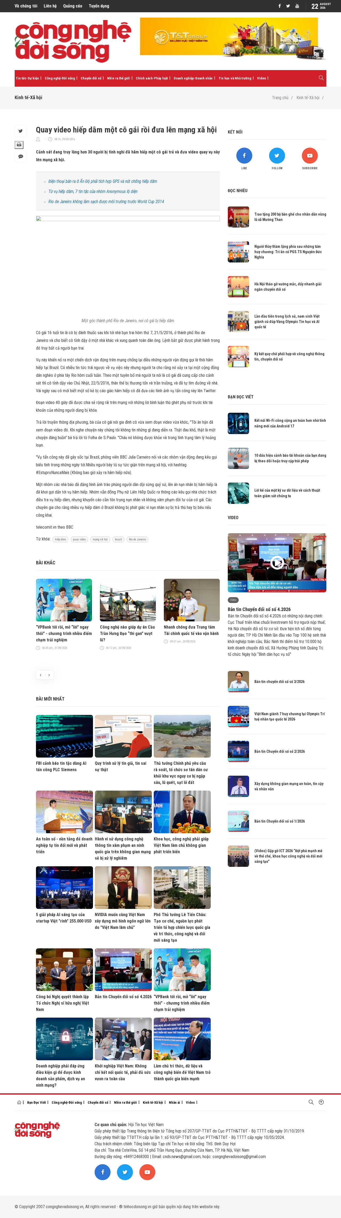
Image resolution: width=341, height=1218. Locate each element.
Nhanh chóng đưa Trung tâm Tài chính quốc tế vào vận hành (191, 630)
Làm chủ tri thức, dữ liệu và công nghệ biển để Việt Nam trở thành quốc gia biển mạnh (182, 1072)
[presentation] (40, 675)
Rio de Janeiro (137, 539)
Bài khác (45, 562)
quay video (79, 539)
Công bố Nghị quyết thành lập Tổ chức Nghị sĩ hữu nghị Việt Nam (62, 1003)
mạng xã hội (100, 539)
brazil (118, 539)
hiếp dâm (60, 539)
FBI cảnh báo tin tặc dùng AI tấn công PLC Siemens (61, 766)
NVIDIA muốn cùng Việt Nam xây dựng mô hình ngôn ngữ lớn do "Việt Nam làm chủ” (123, 921)
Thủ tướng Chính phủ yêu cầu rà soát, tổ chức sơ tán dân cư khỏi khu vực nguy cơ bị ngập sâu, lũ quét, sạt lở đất (181, 773)
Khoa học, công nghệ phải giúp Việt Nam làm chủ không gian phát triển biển (181, 845)
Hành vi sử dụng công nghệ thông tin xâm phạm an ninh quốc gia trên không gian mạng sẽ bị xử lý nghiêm (123, 848)
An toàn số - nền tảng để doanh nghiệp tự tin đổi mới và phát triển (64, 845)
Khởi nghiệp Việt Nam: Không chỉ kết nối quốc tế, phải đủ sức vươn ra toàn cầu (123, 1072)
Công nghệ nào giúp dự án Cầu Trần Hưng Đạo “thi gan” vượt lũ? (127, 633)
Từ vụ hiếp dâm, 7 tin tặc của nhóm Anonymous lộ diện (92, 191)
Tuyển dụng (99, 6)
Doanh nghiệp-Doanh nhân (193, 78)
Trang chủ (280, 97)
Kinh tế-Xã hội (308, 97)
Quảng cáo (72, 6)
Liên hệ (50, 6)
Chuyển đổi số (91, 78)
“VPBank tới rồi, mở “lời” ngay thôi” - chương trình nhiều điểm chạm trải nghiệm (64, 633)
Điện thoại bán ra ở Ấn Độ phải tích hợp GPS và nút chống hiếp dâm (102, 181)
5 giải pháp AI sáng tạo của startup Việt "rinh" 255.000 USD (64, 918)
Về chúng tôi (26, 6)
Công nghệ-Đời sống (60, 78)
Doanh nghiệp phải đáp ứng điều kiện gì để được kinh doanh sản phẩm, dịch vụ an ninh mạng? (60, 1075)
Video (261, 78)
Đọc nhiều (237, 190)
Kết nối (235, 132)
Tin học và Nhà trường (234, 78)
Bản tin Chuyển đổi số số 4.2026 (123, 996)
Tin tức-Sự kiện (27, 78)
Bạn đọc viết (241, 396)
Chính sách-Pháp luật (152, 78)
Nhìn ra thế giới (118, 78)
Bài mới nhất (50, 699)
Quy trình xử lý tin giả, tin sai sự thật (120, 766)
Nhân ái (174, 1102)
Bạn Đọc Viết (36, 1102)
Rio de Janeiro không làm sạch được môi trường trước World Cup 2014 (106, 201)
